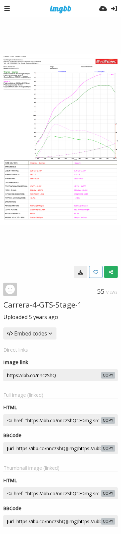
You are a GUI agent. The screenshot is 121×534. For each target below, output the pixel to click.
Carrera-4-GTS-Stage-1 (42, 304)
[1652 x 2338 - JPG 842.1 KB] (80, 272)
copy (108, 375)
